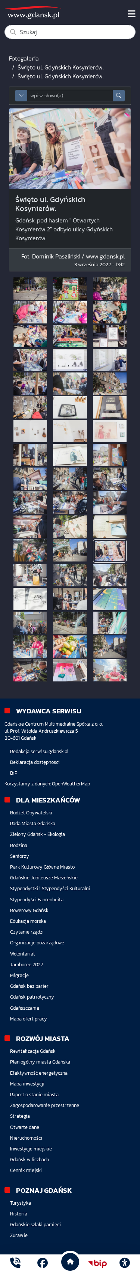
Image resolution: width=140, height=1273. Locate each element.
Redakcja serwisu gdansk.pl (39, 751)
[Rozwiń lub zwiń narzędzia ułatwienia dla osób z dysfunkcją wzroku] (124, 1263)
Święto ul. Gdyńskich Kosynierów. (61, 67)
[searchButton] (119, 95)
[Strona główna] (15, 1264)
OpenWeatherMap (71, 783)
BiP (14, 773)
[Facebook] (42, 1264)
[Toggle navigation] (132, 14)
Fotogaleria (24, 58)
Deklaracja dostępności (35, 762)
